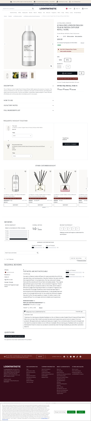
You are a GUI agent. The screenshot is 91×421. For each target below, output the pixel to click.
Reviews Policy (45, 377)
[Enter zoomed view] (51, 66)
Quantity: (60, 63)
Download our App (30, 370)
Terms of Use (5, 419)
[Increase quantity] (68, 66)
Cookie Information (46, 372)
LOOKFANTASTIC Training (77, 374)
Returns (28, 374)
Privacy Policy (45, 370)
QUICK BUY (15, 205)
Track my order (29, 382)
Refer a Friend (60, 387)
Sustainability (45, 375)
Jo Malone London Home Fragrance (32, 16)
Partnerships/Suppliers (62, 383)
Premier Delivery (30, 380)
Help (27, 369)
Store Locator (75, 369)
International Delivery (31, 377)
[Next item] (86, 189)
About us (59, 369)
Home (5, 16)
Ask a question (78, 36)
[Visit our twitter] (67, 356)
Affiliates (59, 382)
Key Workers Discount (62, 388)
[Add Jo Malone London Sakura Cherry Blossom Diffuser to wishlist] (75, 171)
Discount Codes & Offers (62, 377)
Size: (58, 56)
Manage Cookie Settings (60, 412)
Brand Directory (60, 372)
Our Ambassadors (61, 380)
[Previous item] (5, 189)
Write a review (70, 36)
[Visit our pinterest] (80, 356)
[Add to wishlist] (81, 73)
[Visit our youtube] (74, 356)
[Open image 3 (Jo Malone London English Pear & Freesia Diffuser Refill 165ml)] (24, 75)
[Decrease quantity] (59, 66)
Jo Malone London (17, 16)
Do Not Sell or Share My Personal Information (11, 381)
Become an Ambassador (62, 390)
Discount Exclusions (30, 372)
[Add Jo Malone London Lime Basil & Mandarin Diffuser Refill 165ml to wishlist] (25, 171)
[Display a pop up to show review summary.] (38, 200)
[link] (77, 8)
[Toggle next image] (53, 44)
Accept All (81, 412)
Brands (10, 16)
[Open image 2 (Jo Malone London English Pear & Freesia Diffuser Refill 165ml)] (15, 75)
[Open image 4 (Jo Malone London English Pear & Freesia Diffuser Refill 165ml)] (32, 75)
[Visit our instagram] (70, 356)
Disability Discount (61, 379)
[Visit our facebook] (64, 356)
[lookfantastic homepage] (48, 8)
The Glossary (60, 370)
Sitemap (59, 385)
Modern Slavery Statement (48, 374)
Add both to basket (71, 144)
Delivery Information (30, 375)
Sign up (40, 356)
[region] (45, 412)
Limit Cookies (71, 412)
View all (82, 42)
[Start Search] (33, 8)
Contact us (28, 379)
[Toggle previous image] (5, 44)
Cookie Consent (7, 379)
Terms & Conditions (46, 369)
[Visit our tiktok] (77, 356)
